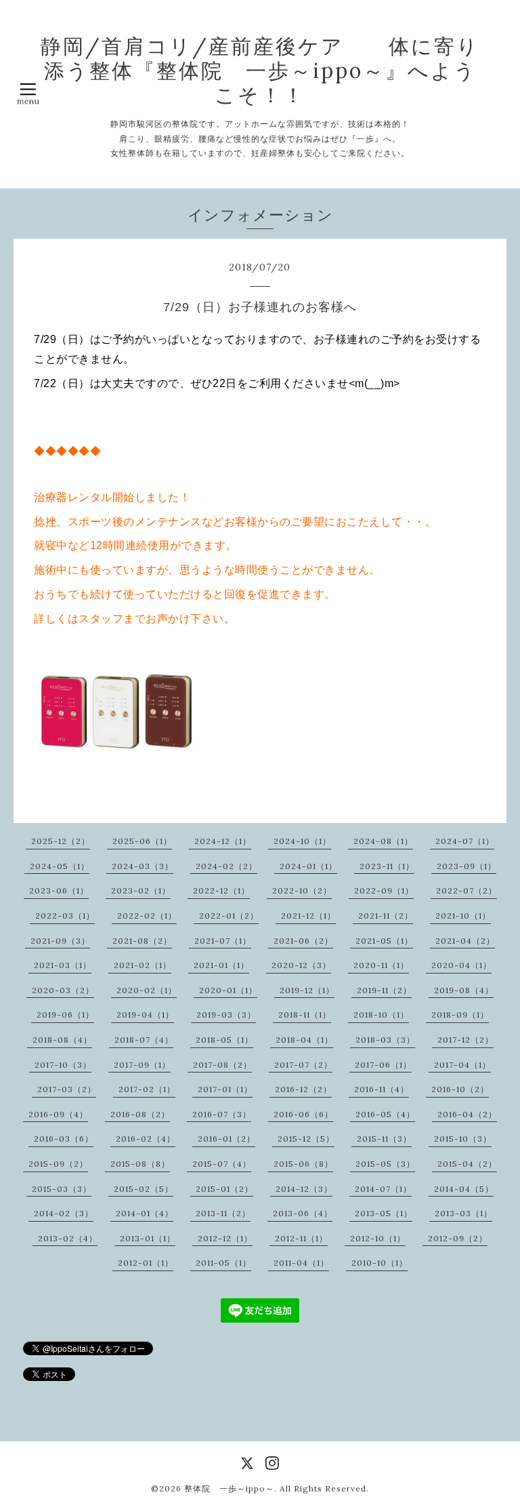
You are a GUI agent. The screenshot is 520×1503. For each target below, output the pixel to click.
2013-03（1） (463, 1213)
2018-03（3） (385, 1040)
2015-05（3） (385, 1164)
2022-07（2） (466, 890)
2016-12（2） (303, 1089)
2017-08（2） (222, 1065)
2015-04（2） (467, 1164)
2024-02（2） (226, 866)
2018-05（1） (224, 1040)
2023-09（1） (466, 866)
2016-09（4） (58, 1114)
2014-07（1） (383, 1189)
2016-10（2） (460, 1089)
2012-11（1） (301, 1238)
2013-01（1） (147, 1238)
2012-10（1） (378, 1238)
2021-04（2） (465, 941)
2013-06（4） (302, 1213)
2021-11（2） (385, 915)
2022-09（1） (384, 890)
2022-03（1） (65, 915)
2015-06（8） (303, 1164)
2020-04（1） (461, 965)
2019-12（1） (307, 990)
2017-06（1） (383, 1065)
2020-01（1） (228, 990)
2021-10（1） (463, 915)
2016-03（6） (63, 1139)
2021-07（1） (222, 941)
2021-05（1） (384, 941)
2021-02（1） (142, 965)
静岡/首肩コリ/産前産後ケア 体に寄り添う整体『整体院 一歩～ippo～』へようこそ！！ (260, 70)
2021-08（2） (142, 941)
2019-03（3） (226, 1014)
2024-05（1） (59, 866)
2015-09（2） (58, 1164)
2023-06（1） (59, 890)
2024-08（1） (383, 841)
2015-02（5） (143, 1189)
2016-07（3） (221, 1114)
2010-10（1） (379, 1263)
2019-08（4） (464, 990)
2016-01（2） (226, 1139)
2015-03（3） (61, 1189)
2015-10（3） (463, 1139)
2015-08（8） (140, 1164)
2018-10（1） (381, 1014)
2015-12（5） (306, 1139)
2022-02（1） (147, 915)
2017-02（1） (146, 1089)
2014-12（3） (304, 1189)
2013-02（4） (68, 1238)
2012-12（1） (225, 1238)
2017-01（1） (225, 1089)
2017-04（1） (462, 1065)
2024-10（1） (302, 841)
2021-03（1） (62, 965)
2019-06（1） (65, 1014)
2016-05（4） (385, 1114)
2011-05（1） (223, 1263)
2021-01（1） (221, 965)
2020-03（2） (63, 990)
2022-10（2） (302, 890)
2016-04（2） (467, 1114)
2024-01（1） (308, 866)
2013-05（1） (383, 1213)
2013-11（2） (223, 1213)
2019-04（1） (145, 1014)
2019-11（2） (384, 990)
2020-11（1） (381, 965)
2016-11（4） (381, 1089)
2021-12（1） (308, 915)
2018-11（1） (304, 1014)
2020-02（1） (146, 990)
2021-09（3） (60, 941)
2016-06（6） (303, 1114)
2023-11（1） (387, 866)
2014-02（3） (63, 1213)
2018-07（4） (143, 1040)
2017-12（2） (465, 1040)
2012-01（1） (145, 1263)
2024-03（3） (142, 866)
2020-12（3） (301, 965)
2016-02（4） (145, 1139)
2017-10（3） (63, 1065)
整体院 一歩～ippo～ (229, 1488)
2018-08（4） (62, 1040)
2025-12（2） (60, 841)
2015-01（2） (224, 1189)
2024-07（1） (464, 841)
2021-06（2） (303, 941)
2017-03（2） (66, 1089)
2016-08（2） (140, 1114)
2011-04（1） (301, 1263)
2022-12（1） (221, 890)
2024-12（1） (222, 841)
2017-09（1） (142, 1065)
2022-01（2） (229, 915)
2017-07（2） (303, 1065)
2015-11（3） (384, 1139)
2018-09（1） (460, 1014)
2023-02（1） (141, 890)
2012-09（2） (458, 1238)
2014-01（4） (144, 1213)
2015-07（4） (221, 1164)
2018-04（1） (304, 1040)
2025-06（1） (142, 841)
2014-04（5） (464, 1189)
